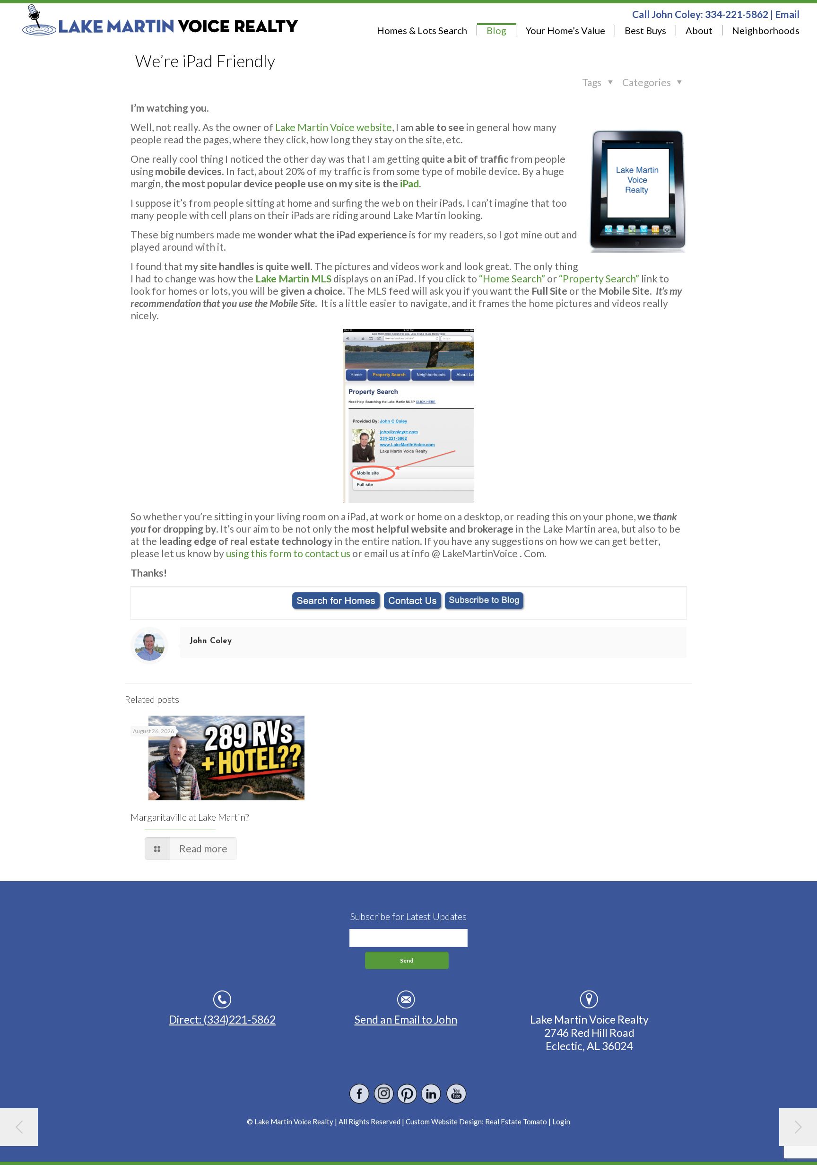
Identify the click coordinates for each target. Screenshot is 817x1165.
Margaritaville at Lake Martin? (189, 817)
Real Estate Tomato (516, 1121)
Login (561, 1121)
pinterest (407, 1093)
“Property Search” (599, 278)
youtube (456, 1093)
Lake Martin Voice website (333, 127)
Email (787, 14)
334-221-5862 (736, 14)
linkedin (432, 1093)
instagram (383, 1093)
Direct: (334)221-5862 (222, 1019)
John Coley (211, 641)
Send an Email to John (406, 1019)
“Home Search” (512, 278)
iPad (409, 183)
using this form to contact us (288, 553)
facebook (359, 1093)
